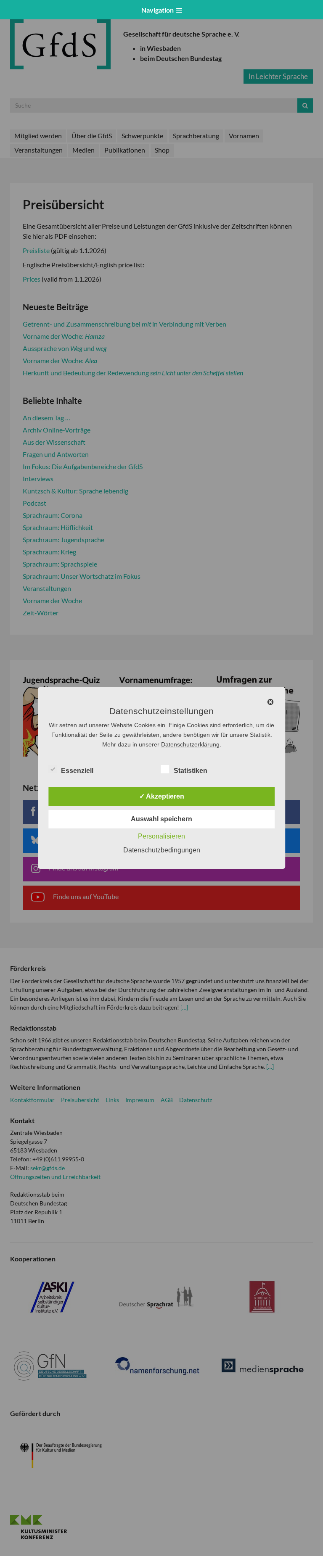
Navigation (158, 10)
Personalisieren (161, 836)
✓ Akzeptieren (161, 796)
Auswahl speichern (161, 819)
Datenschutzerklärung (190, 744)
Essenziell (77, 770)
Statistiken (190, 770)
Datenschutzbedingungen (161, 850)
